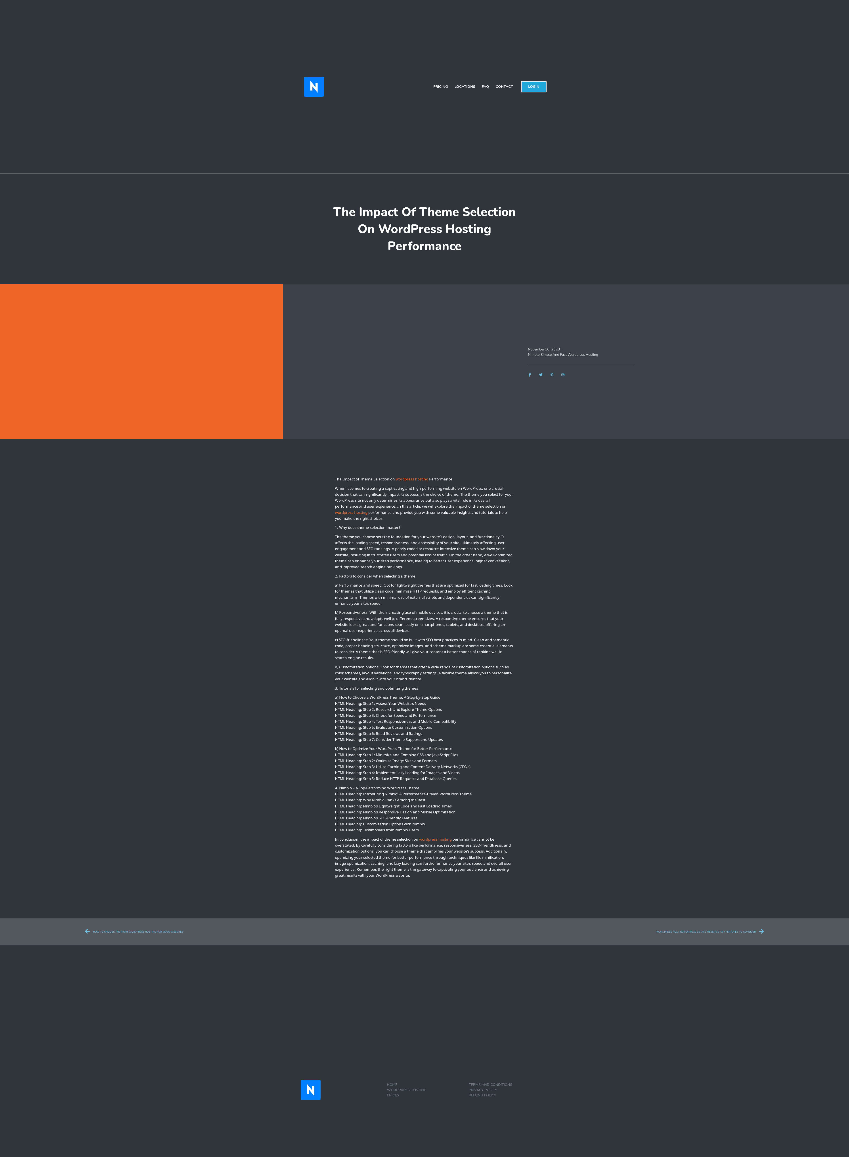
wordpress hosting (412, 479)
